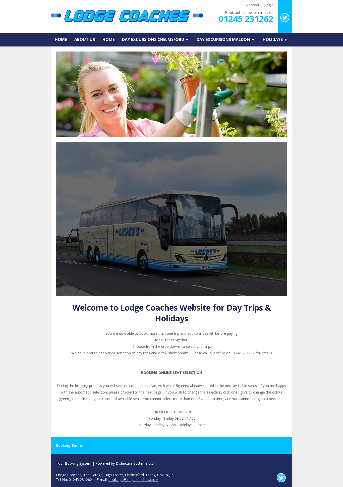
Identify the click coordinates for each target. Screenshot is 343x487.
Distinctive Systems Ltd (135, 463)
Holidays (275, 39)
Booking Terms (69, 445)
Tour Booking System (73, 463)
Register (252, 5)
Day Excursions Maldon (226, 39)
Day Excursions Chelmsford (155, 39)
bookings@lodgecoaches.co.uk (133, 479)
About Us (84, 39)
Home (61, 39)
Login (268, 5)
